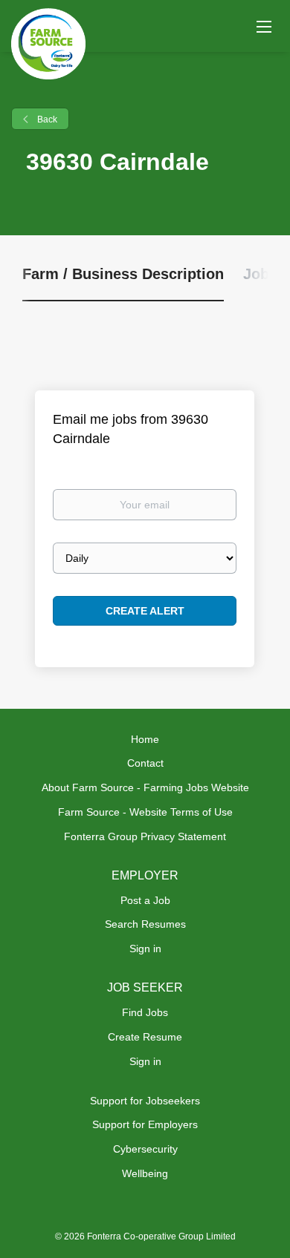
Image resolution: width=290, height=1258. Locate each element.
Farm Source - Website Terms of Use (145, 812)
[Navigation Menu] (264, 26)
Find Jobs (145, 1012)
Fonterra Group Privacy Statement (145, 836)
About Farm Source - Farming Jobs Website (145, 787)
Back (46, 119)
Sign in (145, 948)
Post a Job (145, 900)
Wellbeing (145, 1173)
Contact (145, 763)
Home (145, 739)
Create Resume (145, 1037)
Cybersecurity (145, 1149)
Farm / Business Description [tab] (123, 274)
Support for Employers (145, 1124)
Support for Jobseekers (145, 1101)
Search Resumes (145, 924)
